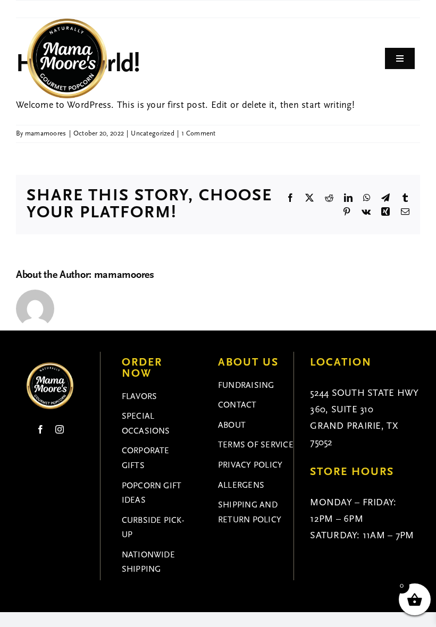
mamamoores (45, 133)
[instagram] (59, 429)
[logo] (67, 23)
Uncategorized (152, 133)
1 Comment (198, 133)
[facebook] (40, 429)
